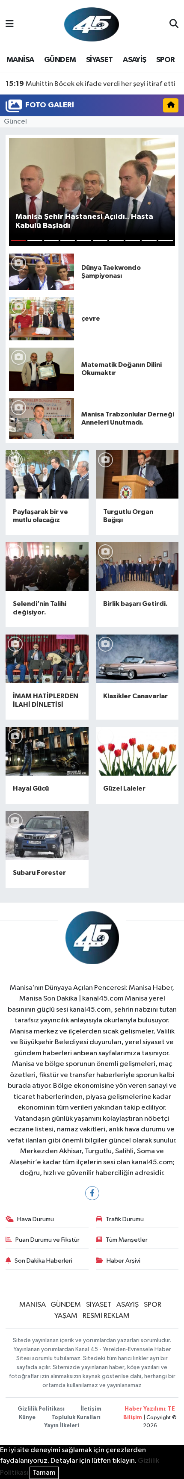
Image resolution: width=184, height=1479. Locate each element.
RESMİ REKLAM (106, 1316)
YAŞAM (65, 1316)
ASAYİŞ (134, 60)
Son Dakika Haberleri (43, 1261)
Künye (27, 1417)
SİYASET (99, 60)
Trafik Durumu (125, 1219)
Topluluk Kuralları (76, 1417)
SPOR (165, 60)
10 (165, 240)
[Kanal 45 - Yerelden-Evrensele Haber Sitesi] (91, 24)
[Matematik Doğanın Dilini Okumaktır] (41, 368)
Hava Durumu (35, 1219)
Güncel (15, 121)
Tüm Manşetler (127, 1240)
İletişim (90, 1409)
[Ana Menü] (10, 24)
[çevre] (41, 318)
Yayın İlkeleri (61, 1426)
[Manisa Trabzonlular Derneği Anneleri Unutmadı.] (41, 418)
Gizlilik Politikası (41, 1409)
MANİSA (20, 60)
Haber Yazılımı (145, 1409)
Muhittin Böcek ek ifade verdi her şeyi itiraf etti (90, 84)
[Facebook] (92, 1193)
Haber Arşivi (123, 1261)
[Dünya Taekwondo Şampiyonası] (41, 271)
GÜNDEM (60, 60)
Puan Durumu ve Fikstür (47, 1240)
